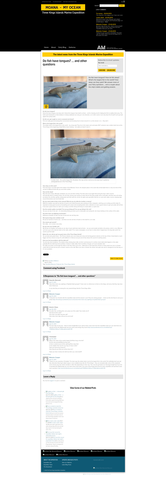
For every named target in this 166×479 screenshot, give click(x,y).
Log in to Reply (47, 291)
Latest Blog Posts (66, 464)
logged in (52, 380)
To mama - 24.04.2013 (104, 13)
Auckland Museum (51, 264)
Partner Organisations (69, 1)
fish (63, 264)
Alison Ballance (54, 261)
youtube (109, 463)
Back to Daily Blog (117, 258)
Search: (97, 5)
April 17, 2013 (52, 282)
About (53, 47)
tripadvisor (114, 463)
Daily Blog (62, 47)
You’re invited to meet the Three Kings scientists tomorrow (54, 411)
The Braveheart (57, 1)
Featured (58, 264)
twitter (99, 463)
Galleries (72, 47)
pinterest (104, 463)
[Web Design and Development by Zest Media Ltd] (97, 474)
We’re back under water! (56, 422)
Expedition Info (48, 462)
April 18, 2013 (52, 309)
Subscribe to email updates (108, 60)
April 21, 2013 (52, 324)
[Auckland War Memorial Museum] (109, 47)
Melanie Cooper (54, 294)
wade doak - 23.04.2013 (104, 17)
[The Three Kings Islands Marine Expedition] (63, 9)
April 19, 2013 (52, 296)
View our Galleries (67, 462)
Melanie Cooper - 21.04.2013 (106, 24)
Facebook (95, 463)
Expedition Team (46, 1)
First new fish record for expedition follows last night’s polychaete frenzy (55, 439)
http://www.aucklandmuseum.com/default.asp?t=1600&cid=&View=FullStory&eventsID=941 (81, 368)
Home (46, 47)
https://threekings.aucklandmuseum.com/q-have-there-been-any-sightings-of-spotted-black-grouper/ (79, 299)
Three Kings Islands (69, 264)
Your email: (101, 62)
